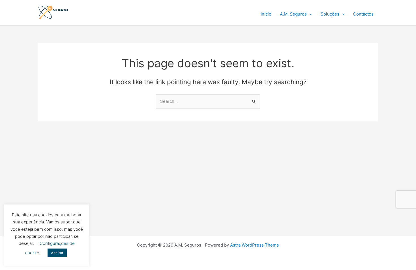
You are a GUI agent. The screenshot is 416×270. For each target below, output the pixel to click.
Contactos (363, 14)
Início (266, 14)
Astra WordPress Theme (254, 245)
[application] (309, 14)
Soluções (330, 14)
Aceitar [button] (57, 253)
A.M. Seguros (293, 14)
